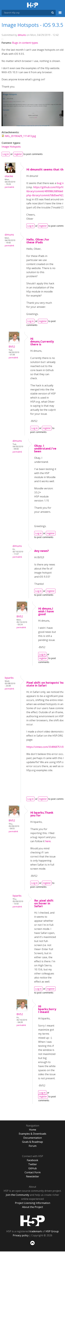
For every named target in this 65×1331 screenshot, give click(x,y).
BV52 (12, 346)
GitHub (32, 1168)
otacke (9, 176)
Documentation (32, 1137)
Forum (32, 1146)
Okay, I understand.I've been (45, 448)
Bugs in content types (25, 42)
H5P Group (52, 1231)
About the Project (32, 1207)
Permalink (9, 187)
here (48, 841)
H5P (32, 1220)
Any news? (41, 551)
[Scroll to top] (32, 1245)
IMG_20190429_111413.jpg (20, 136)
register (18, 154)
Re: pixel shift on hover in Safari (43, 903)
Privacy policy (21, 1235)
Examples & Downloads (32, 1133)
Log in (6, 154)
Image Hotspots (11, 146)
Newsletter (32, 1176)
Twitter (32, 1164)
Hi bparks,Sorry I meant (47, 1009)
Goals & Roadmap (32, 1142)
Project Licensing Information (32, 1203)
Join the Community (17, 1195)
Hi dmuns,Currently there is (42, 341)
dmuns (22, 35)
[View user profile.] (10, 172)
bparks (9, 677)
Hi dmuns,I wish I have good (46, 611)
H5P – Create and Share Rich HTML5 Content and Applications (32, 5)
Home (32, 1129)
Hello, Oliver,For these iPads (37, 241)
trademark (35, 1231)
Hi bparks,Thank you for (41, 814)
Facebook (32, 1160)
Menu (60, 14)
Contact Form (33, 1172)
